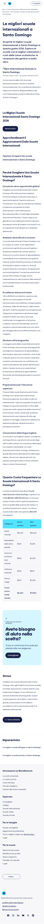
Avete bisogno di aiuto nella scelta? (20, 634)
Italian (10, 877)
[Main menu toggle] (4, 3)
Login (5, 838)
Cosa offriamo (9, 783)
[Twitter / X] (28, 915)
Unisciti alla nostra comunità (14, 789)
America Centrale (25, 9)
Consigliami (7, 802)
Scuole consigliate (10, 828)
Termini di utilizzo (9, 906)
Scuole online (8, 812)
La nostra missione (10, 776)
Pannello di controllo (11, 860)
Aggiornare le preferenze (13, 831)
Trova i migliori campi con (18, 834)
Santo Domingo (14, 11)
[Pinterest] (33, 915)
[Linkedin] (18, 915)
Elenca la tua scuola (11, 850)
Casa (3, 9)
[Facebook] (8, 915)
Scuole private (9, 815)
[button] (36, 3)
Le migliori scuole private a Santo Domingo (21, 755)
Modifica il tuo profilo (11, 853)
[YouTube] (23, 915)
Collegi (6, 805)
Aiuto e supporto (10, 857)
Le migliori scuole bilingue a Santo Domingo (22, 747)
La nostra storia (9, 779)
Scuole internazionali (12, 9)
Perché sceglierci (10, 786)
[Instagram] (13, 915)
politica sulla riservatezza (12, 903)
